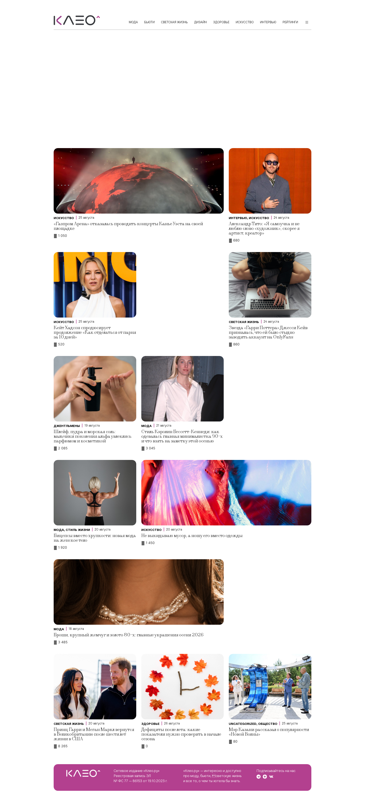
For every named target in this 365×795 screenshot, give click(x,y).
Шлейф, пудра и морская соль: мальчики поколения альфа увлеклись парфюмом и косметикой (92, 436)
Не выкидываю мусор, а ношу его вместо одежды (191, 536)
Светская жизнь (244, 322)
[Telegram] (258, 777)
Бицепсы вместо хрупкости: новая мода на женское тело (95, 538)
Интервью (238, 218)
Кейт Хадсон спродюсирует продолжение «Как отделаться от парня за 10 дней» (95, 332)
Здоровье (150, 724)
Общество (267, 724)
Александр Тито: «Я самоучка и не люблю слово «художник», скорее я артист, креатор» (264, 228)
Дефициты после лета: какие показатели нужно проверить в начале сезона (181, 734)
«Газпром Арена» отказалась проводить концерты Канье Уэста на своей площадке (128, 226)
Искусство (64, 218)
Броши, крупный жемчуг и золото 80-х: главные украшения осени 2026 (128, 635)
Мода (146, 426)
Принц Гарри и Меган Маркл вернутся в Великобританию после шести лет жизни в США (94, 734)
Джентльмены (67, 426)
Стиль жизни (78, 530)
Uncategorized (242, 724)
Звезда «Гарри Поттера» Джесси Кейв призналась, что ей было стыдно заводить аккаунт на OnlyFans (268, 332)
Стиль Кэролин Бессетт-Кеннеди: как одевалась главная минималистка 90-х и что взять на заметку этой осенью (182, 436)
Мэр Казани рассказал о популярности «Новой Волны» (269, 732)
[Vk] (271, 777)
